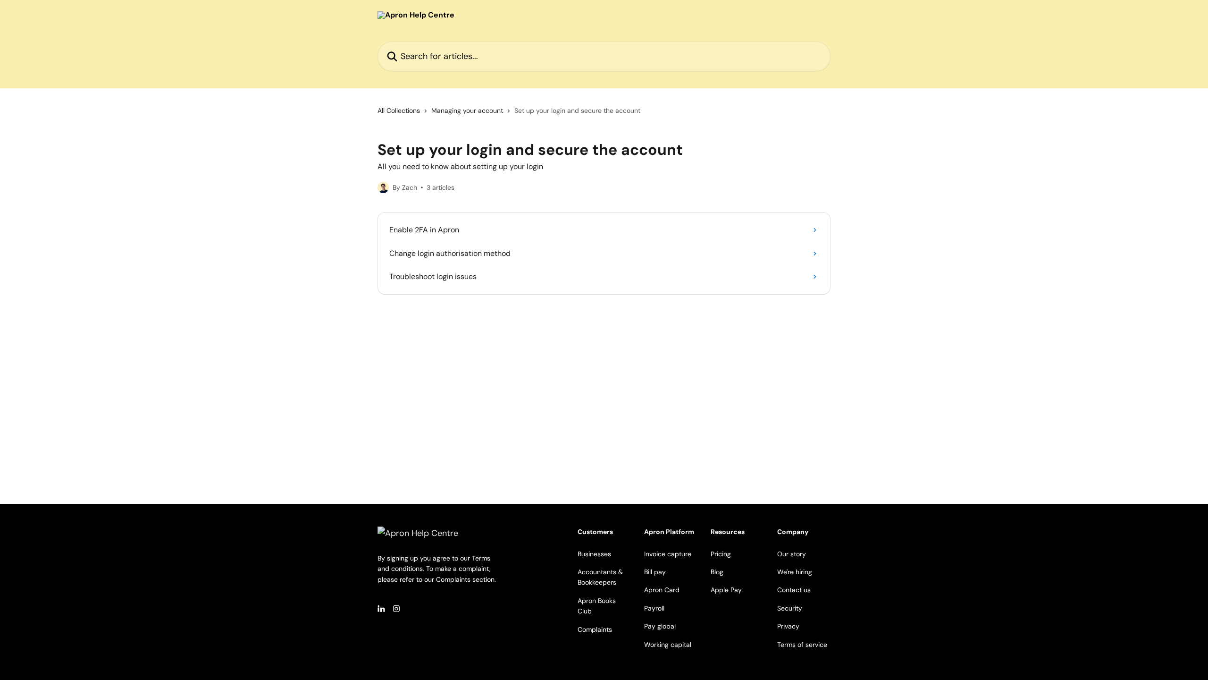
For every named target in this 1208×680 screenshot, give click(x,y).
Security (789, 608)
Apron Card (662, 590)
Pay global (660, 626)
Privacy (788, 626)
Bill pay (655, 572)
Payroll (654, 608)
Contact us (794, 590)
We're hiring (794, 572)
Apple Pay (726, 590)
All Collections (399, 110)
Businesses (594, 554)
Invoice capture (667, 554)
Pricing (721, 554)
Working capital (667, 644)
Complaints (595, 629)
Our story (791, 554)
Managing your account (467, 110)
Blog (717, 572)
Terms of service (802, 644)
